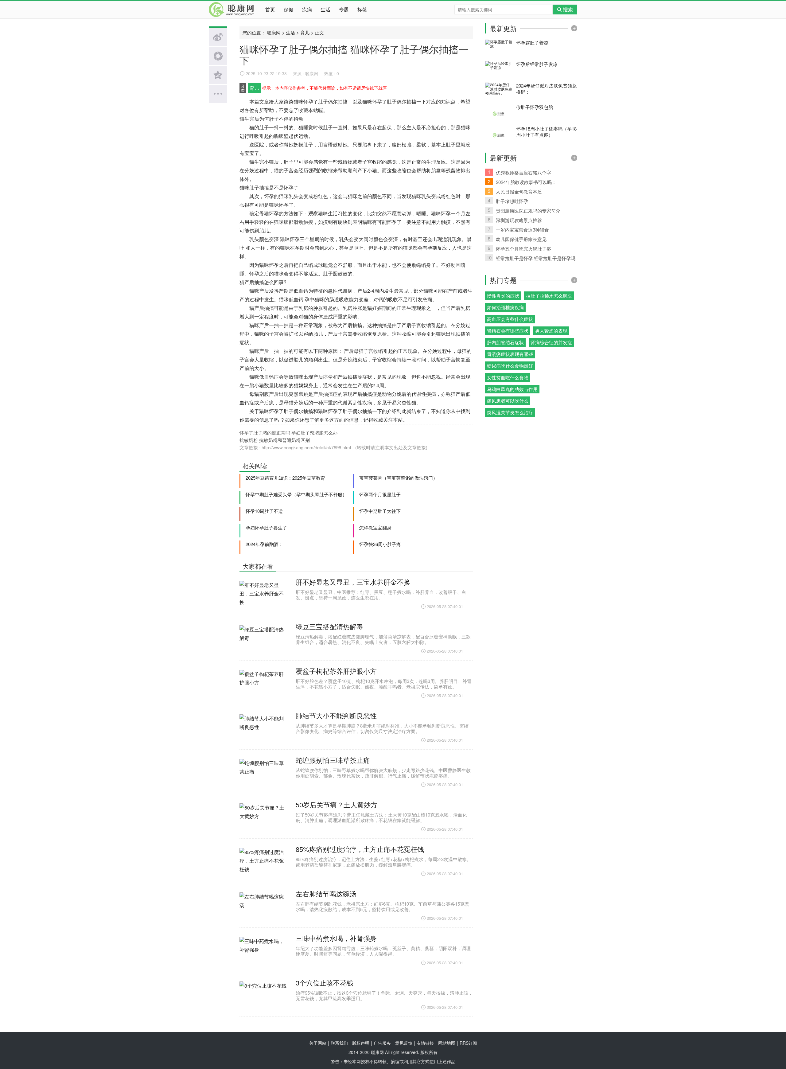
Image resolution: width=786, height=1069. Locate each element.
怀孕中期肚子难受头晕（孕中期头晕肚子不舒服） (296, 494)
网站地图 (446, 1043)
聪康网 (233, 9)
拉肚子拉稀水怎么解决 (549, 295)
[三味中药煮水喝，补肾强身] (263, 953)
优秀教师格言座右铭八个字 (519, 172)
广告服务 (382, 1043)
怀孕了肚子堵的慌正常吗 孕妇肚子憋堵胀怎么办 (288, 432)
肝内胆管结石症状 (505, 342)
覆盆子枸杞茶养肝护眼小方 (336, 671)
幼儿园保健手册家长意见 (517, 238)
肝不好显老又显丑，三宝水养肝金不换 (353, 582)
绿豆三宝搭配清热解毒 (329, 626)
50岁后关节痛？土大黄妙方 (336, 804)
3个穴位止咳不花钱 (324, 982)
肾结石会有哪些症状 (507, 330)
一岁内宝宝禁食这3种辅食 (518, 229)
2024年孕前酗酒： (264, 544)
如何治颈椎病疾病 (505, 307)
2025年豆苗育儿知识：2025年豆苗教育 (285, 477)
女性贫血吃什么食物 (507, 377)
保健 (289, 9)
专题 (344, 9)
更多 (574, 28)
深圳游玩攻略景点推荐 (515, 219)
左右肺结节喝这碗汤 (326, 893)
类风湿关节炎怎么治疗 (510, 412)
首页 (270, 9)
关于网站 (317, 1043)
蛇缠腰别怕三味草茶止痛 (333, 760)
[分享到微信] (218, 56)
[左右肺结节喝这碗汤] (263, 908)
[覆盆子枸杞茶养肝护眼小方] (263, 686)
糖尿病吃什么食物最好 (510, 365)
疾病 (307, 9)
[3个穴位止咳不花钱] (263, 997)
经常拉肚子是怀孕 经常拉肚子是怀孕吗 (531, 257)
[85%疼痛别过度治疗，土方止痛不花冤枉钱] (263, 864)
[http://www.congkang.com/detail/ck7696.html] (352, 447)
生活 (325, 9)
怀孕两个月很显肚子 (380, 494)
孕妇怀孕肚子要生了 (266, 527)
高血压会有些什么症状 (510, 319)
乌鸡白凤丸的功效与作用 (512, 389)
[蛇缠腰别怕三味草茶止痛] (263, 775)
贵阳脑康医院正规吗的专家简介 (524, 210)
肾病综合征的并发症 (551, 342)
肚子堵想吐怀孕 (508, 200)
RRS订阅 (468, 1043)
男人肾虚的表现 (551, 330)
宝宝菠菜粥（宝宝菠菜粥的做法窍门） (398, 477)
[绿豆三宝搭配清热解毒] (263, 641)
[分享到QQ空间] (218, 75)
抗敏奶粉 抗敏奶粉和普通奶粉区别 (274, 440)
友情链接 (425, 1043)
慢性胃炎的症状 (503, 295)
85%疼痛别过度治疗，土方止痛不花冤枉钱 (360, 849)
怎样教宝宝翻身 (375, 527)
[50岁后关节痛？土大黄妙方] (263, 819)
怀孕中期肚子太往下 (380, 511)
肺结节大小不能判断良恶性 (336, 715)
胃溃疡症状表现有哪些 (510, 354)
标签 (362, 9)
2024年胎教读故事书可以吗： (522, 181)
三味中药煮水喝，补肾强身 (336, 938)
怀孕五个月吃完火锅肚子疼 (519, 248)
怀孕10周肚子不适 (264, 511)
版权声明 (360, 1043)
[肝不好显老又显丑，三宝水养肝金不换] (263, 597)
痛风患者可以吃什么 (507, 400)
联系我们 (339, 1043)
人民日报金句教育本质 (515, 191)
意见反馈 (403, 1043)
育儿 (304, 32)
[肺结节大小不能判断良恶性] (263, 730)
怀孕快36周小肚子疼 (380, 544)
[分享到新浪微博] (218, 37)
